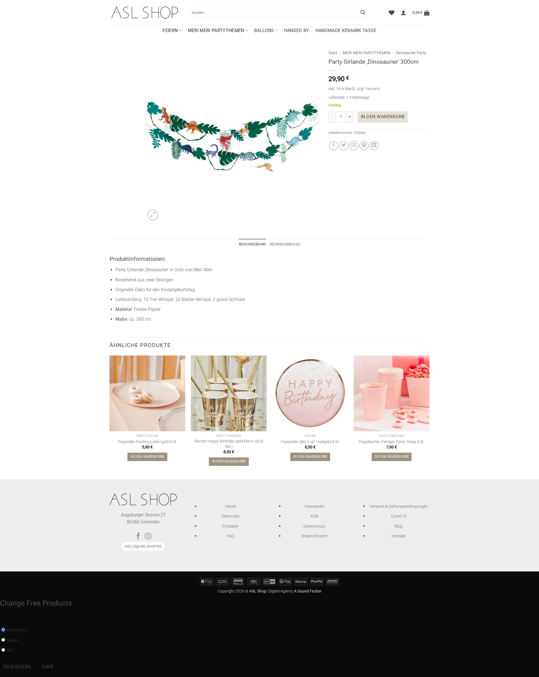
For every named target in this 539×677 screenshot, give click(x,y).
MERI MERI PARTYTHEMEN (216, 30)
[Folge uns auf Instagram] (148, 536)
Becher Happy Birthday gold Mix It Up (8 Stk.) (229, 444)
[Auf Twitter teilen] (343, 145)
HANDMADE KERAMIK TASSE (346, 30)
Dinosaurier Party (411, 53)
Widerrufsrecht (315, 536)
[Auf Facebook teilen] (333, 145)
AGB (314, 516)
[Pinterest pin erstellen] (364, 145)
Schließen (17, 666)
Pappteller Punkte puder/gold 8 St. (147, 441)
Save (47, 666)
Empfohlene (17, 630)
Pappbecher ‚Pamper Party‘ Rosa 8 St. (391, 441)
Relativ (12, 640)
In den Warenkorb (383, 116)
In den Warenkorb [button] (147, 457)
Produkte (230, 526)
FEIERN (170, 30)
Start (332, 53)
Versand (373, 88)
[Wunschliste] (391, 12)
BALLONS (264, 30)
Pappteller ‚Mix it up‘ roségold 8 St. (310, 441)
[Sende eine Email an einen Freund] (353, 145)
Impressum (314, 506)
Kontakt (399, 536)
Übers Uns (230, 516)
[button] (403, 12)
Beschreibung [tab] (252, 244)
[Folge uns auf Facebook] (138, 536)
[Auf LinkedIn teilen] (374, 145)
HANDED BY (296, 30)
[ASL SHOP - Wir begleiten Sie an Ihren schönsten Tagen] (144, 12)
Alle (9, 650)
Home (230, 506)
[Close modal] (3, 617)
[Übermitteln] (362, 12)
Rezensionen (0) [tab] (285, 244)
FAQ (230, 536)
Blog (399, 526)
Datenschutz (314, 526)
